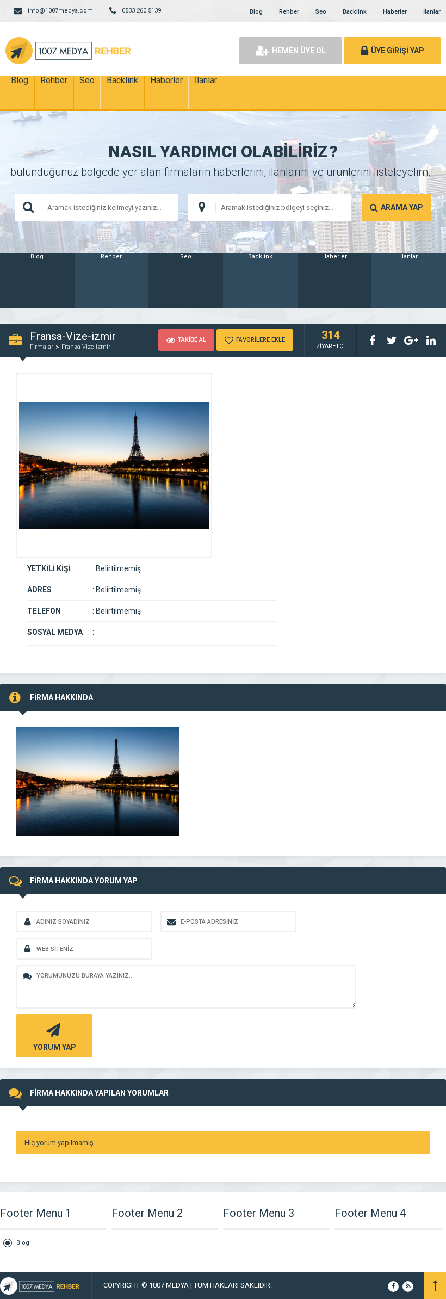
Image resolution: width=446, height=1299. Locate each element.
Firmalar (41, 346)
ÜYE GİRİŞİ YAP (397, 50)
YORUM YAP (54, 1047)
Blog (256, 11)
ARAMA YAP (402, 207)
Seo (320, 11)
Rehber (289, 11)
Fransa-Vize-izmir (85, 346)
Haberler (395, 11)
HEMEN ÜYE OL (299, 50)
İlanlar (432, 11)
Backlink (355, 11)
